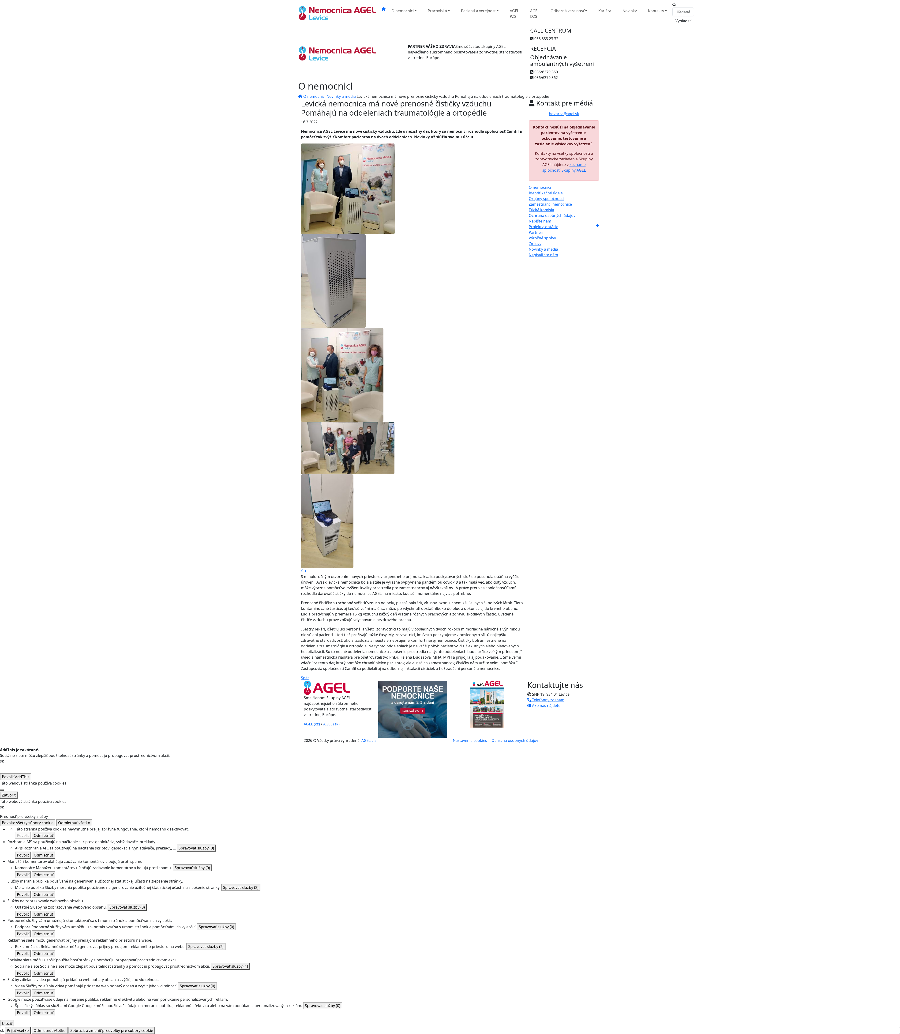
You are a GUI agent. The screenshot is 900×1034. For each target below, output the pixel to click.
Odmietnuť (43, 835)
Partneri (536, 232)
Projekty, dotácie (543, 226)
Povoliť (23, 835)
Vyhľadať (683, 20)
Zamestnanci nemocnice (550, 204)
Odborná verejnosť (567, 10)
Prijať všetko (18, 1030)
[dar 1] (348, 188)
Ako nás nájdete (545, 705)
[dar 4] (347, 447)
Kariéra (604, 10)
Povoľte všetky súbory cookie (27, 822)
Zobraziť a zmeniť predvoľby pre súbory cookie (111, 1030)
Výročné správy (542, 238)
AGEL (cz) (312, 724)
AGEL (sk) (331, 724)
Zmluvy (535, 243)
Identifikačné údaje (546, 193)
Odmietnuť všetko (74, 822)
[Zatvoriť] (2, 790)
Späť (305, 677)
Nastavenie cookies (470, 740)
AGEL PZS (514, 13)
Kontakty (656, 10)
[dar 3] (342, 374)
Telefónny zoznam (547, 699)
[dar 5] (327, 520)
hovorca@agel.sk (564, 113)
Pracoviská (437, 10)
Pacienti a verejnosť (478, 10)
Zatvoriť (9, 795)
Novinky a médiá (341, 96)
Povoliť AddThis (15, 776)
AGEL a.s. (369, 740)
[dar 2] (333, 280)
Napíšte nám (540, 221)
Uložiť (7, 1023)
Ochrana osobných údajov (552, 215)
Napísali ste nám (543, 254)
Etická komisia (541, 209)
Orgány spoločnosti (546, 198)
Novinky (629, 10)
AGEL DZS (534, 13)
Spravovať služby (196, 848)
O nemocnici (402, 10)
